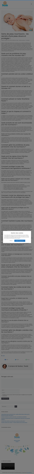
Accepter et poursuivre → (19, 240)
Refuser (11, 240)
